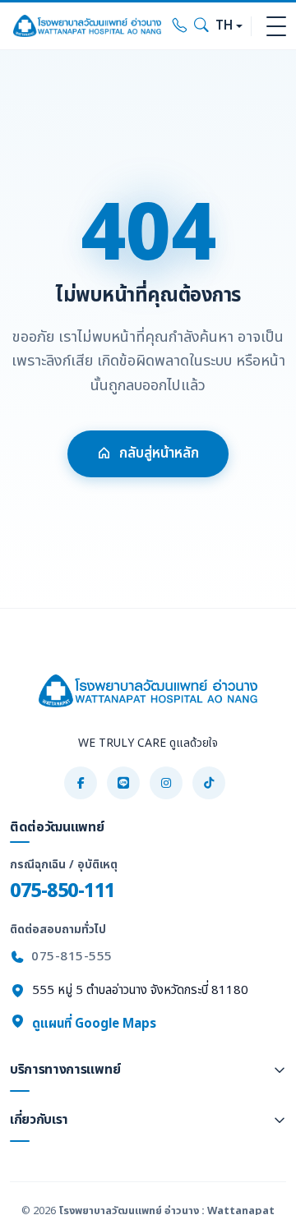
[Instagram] (166, 782)
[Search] (201, 26)
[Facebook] (80, 782)
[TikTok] (208, 782)
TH (224, 25)
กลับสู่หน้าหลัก (159, 453)
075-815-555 (72, 956)
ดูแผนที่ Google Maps (92, 1024)
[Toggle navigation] (276, 26)
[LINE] (123, 782)
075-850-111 (62, 891)
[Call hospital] (180, 26)
